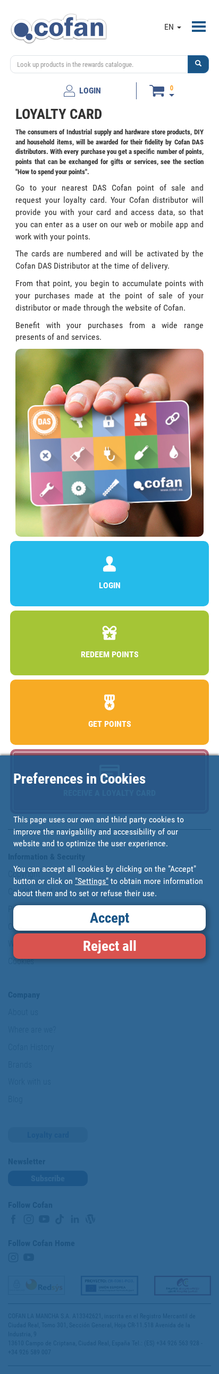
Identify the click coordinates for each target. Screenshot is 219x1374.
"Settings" (91, 881)
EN (170, 27)
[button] (198, 64)
